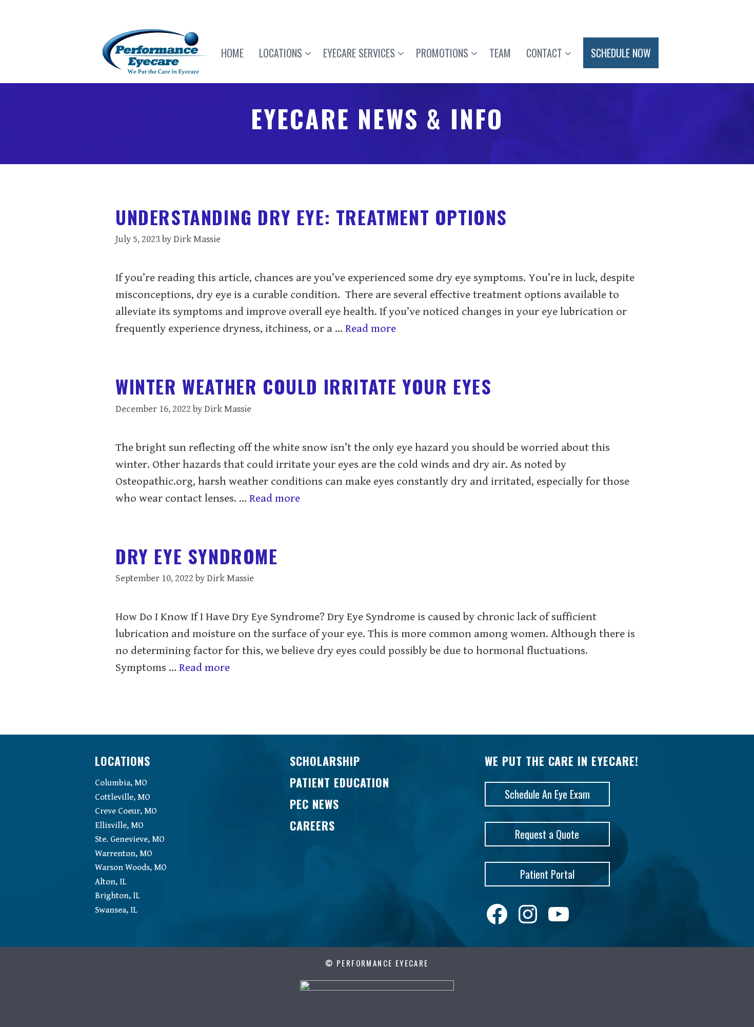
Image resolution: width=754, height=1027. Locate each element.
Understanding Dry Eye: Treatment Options (311, 216)
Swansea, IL (116, 910)
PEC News (314, 804)
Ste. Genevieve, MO (130, 839)
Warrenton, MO (123, 853)
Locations (280, 53)
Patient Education (339, 782)
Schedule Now (621, 53)
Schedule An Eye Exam (547, 794)
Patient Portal (547, 874)
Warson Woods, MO (131, 867)
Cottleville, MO (122, 797)
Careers (312, 825)
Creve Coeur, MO (126, 811)
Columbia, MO (121, 783)
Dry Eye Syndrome (196, 555)
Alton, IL (111, 882)
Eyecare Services (359, 53)
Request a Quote (547, 834)
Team (500, 53)
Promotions (442, 53)
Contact (544, 53)
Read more (370, 328)
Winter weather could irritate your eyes (303, 386)
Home (232, 53)
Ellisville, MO (119, 825)
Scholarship (325, 761)
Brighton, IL (117, 896)
